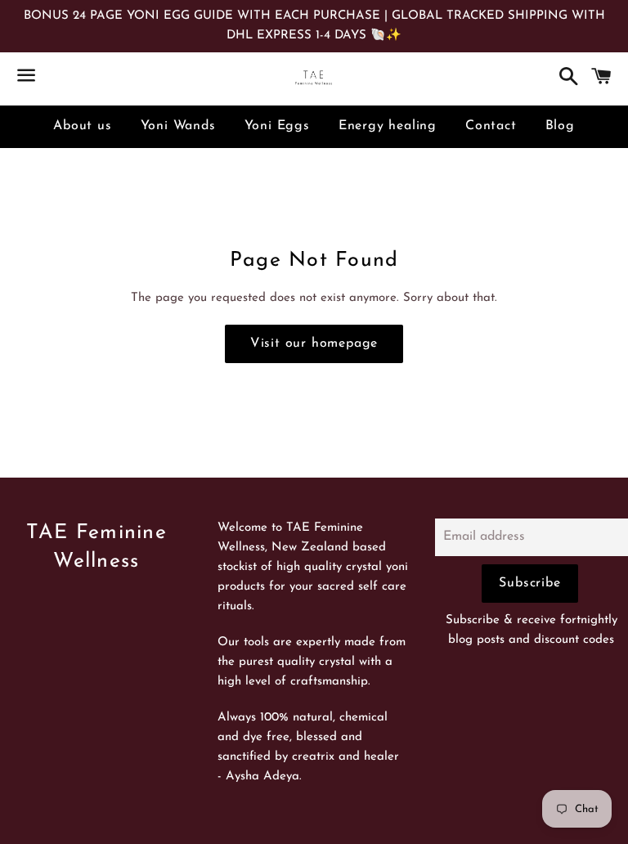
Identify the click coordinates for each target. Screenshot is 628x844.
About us (82, 125)
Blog (560, 125)
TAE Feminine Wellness (96, 547)
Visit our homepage (314, 343)
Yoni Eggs (277, 125)
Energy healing (388, 125)
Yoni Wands (178, 125)
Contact (491, 125)
